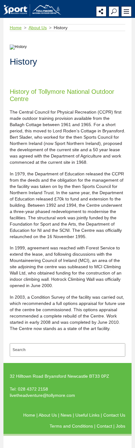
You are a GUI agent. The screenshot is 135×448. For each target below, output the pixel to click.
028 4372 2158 (33, 389)
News (67, 415)
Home (16, 27)
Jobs (120, 426)
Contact (105, 426)
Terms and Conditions (72, 426)
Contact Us (114, 415)
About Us (38, 27)
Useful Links (88, 415)
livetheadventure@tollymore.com (42, 395)
